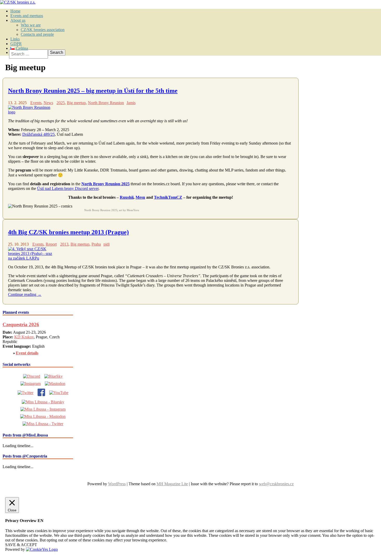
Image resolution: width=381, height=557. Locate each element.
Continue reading (24, 294)
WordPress (117, 484)
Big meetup (76, 103)
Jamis (131, 103)
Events (35, 103)
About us (17, 20)
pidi (106, 244)
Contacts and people (37, 34)
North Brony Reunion (106, 103)
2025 (61, 103)
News (48, 103)
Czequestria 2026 (21, 324)
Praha (96, 244)
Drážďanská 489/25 (38, 134)
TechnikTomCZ (168, 197)
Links (15, 39)
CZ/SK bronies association (43, 29)
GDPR (16, 43)
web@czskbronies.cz (276, 484)
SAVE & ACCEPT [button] (21, 544)
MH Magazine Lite (172, 484)
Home (15, 11)
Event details (27, 353)
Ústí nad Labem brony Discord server (67, 188)
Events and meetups (26, 15)
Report (51, 244)
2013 (64, 244)
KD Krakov (24, 337)
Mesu (140, 197)
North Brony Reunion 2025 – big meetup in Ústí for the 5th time (93, 90)
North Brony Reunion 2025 (105, 184)
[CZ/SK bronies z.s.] (18, 2)
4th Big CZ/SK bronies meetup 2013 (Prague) (68, 232)
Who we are (31, 25)
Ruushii (126, 197)
